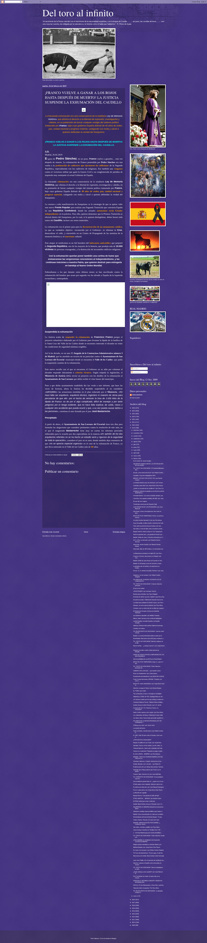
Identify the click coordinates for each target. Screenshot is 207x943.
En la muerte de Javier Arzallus (142, 461)
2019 (133, 428)
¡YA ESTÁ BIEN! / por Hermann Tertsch (144, 591)
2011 (133, 919)
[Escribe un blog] (75, 455)
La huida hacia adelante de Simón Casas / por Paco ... (149, 602)
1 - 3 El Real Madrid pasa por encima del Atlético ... (148, 832)
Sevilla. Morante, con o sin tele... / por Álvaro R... (147, 764)
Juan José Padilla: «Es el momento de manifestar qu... (149, 860)
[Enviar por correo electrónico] (72, 455)
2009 (133, 925)
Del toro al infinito (77, 12)
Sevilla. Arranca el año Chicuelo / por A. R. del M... (147, 705)
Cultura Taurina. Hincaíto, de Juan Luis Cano (146, 820)
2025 (133, 411)
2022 (133, 419)
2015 (133, 908)
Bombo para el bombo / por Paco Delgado (145, 594)
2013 (133, 914)
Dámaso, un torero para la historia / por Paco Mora (148, 605)
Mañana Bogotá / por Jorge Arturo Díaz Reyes (146, 847)
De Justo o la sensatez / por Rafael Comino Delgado (148, 850)
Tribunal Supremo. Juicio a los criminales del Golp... (148, 748)
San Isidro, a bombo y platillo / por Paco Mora (146, 827)
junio (134, 447)
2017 (133, 902)
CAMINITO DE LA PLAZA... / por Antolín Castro (147, 670)
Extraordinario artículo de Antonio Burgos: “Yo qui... (148, 817)
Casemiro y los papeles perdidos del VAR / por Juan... (148, 498)
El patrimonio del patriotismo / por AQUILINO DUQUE (148, 676)
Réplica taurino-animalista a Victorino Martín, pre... (147, 844)
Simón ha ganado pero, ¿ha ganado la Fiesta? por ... (148, 534)
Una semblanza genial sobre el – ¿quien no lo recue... (148, 781)
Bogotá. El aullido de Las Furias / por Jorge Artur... (147, 742)
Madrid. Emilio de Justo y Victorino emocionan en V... (148, 537)
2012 (133, 916)
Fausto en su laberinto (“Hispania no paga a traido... (148, 751)
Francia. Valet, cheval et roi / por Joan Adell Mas (147, 774)
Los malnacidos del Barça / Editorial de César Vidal (148, 715)
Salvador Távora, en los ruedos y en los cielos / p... (148, 745)
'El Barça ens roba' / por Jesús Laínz (144, 725)
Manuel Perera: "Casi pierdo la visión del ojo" (146, 795)
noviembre (136, 433)
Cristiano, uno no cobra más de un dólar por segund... (148, 608)
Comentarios (136, 372)
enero (135, 896)
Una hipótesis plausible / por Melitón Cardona (146, 615)
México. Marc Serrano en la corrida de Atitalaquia (147, 618)
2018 (133, 899)
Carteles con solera (139, 628)
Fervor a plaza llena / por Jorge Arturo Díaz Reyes (148, 790)
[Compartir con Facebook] (79, 455)
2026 (133, 408)
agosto (135, 441)
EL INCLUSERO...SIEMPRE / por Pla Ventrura (146, 754)
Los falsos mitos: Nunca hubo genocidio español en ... (148, 718)
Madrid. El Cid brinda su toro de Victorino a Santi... (147, 563)
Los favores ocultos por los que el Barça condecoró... (148, 699)
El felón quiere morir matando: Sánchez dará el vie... (148, 784)
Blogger (114, 938)
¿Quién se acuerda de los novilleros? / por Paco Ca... (148, 488)
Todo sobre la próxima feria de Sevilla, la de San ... (147, 526)
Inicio (86, 532)
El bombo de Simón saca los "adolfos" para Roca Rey (148, 597)
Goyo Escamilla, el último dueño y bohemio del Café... (148, 523)
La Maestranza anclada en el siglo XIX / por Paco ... (148, 553)
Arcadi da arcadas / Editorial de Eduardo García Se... (148, 599)
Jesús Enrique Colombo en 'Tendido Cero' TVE (146, 830)
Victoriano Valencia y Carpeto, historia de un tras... (147, 761)
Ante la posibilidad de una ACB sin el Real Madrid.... (148, 659)
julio (134, 444)
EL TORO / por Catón (139, 691)
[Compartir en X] (77, 455)
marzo (135, 455)
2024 (133, 413)
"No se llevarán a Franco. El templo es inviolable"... (148, 693)
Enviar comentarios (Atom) (58, 536)
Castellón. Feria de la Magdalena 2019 (144, 475)
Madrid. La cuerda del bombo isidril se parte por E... (148, 635)
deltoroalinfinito (137, 395)
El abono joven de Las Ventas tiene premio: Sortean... (148, 767)
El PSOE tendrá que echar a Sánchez (144, 801)
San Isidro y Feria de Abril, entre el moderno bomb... (148, 528)
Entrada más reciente (50, 532)
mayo (135, 450)
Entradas (135, 368)
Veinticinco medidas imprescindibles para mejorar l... (148, 811)
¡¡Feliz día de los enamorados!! (142, 739)
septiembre (136, 438)
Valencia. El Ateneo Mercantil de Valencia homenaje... (148, 625)
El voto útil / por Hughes (140, 501)
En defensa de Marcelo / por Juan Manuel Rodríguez (148, 787)
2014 (133, 911)
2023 (133, 416)
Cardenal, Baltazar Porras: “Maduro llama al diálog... (148, 702)
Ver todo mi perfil (134, 398)
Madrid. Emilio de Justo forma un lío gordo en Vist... (148, 560)
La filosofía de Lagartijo (140, 792)
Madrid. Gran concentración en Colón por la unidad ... (148, 814)
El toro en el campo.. (139, 588)
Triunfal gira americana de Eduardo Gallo (145, 504)
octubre (135, 436)
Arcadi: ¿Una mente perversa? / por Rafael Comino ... (148, 472)
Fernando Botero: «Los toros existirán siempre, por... (148, 495)
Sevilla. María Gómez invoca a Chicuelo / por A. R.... (148, 804)
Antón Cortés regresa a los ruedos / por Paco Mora (148, 712)
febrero (135, 458)
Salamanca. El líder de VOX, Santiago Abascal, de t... (148, 696)
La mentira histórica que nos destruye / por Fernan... (148, 482)
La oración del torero (139, 728)
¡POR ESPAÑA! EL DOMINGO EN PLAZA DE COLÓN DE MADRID (146, 840)
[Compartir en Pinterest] (81, 455)
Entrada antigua (119, 532)
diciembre (136, 430)
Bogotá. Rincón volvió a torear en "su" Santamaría (147, 531)
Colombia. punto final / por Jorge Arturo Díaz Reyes (148, 485)
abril (134, 453)
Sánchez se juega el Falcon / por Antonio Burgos (147, 688)
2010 (133, 922)
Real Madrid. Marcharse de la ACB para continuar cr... (148, 638)
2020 (133, 425)
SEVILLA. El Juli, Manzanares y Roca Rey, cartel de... (148, 885)
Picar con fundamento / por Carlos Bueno (145, 673)
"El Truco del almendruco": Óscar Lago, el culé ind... (148, 853)
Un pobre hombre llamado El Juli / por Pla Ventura (147, 520)
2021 (133, 422)
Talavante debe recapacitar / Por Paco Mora (146, 888)
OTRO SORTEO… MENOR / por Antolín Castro (147, 798)
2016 (133, 905)
